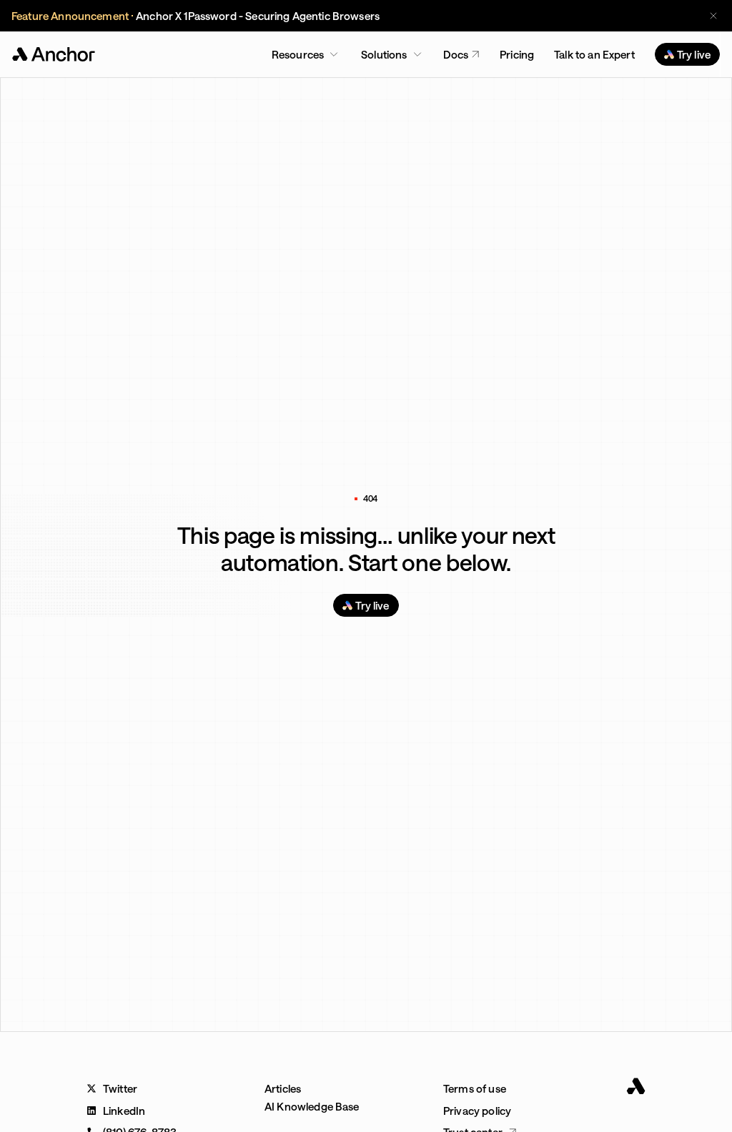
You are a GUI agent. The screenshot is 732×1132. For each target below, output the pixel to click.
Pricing (517, 54)
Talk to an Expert (594, 54)
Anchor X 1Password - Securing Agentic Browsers (258, 15)
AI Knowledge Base (312, 1106)
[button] (305, 54)
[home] (55, 54)
